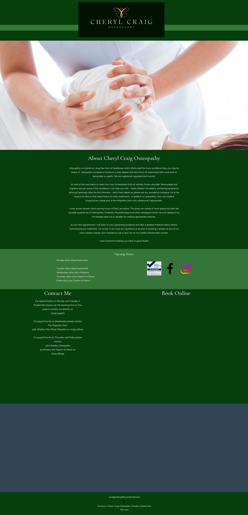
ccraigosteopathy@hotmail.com (124, 497)
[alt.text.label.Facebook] (170, 268)
